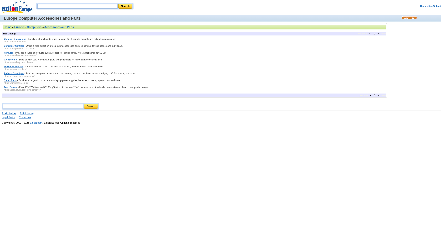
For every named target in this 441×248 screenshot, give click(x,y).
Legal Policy (8, 117)
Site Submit (434, 6)
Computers (34, 27)
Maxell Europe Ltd (13, 66)
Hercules (8, 52)
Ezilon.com (36, 122)
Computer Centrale (14, 46)
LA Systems (10, 59)
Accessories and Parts (59, 27)
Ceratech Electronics (15, 39)
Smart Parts (10, 80)
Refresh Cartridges (14, 73)
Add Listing (9, 113)
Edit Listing (27, 113)
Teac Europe (10, 87)
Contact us (25, 117)
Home (423, 6)
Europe (19, 27)
